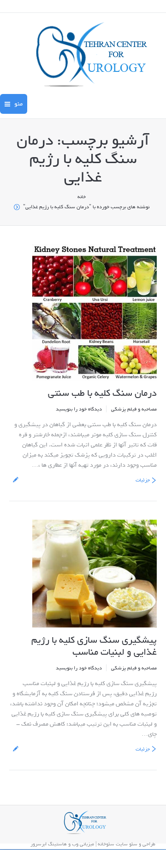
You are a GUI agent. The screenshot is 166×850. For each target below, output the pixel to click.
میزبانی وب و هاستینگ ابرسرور (62, 844)
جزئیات (143, 480)
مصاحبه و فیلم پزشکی (134, 409)
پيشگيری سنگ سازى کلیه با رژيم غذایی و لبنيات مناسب (94, 646)
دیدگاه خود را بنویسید (79, 409)
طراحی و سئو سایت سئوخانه (126, 844)
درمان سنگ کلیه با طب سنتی (102, 393)
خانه (81, 197)
